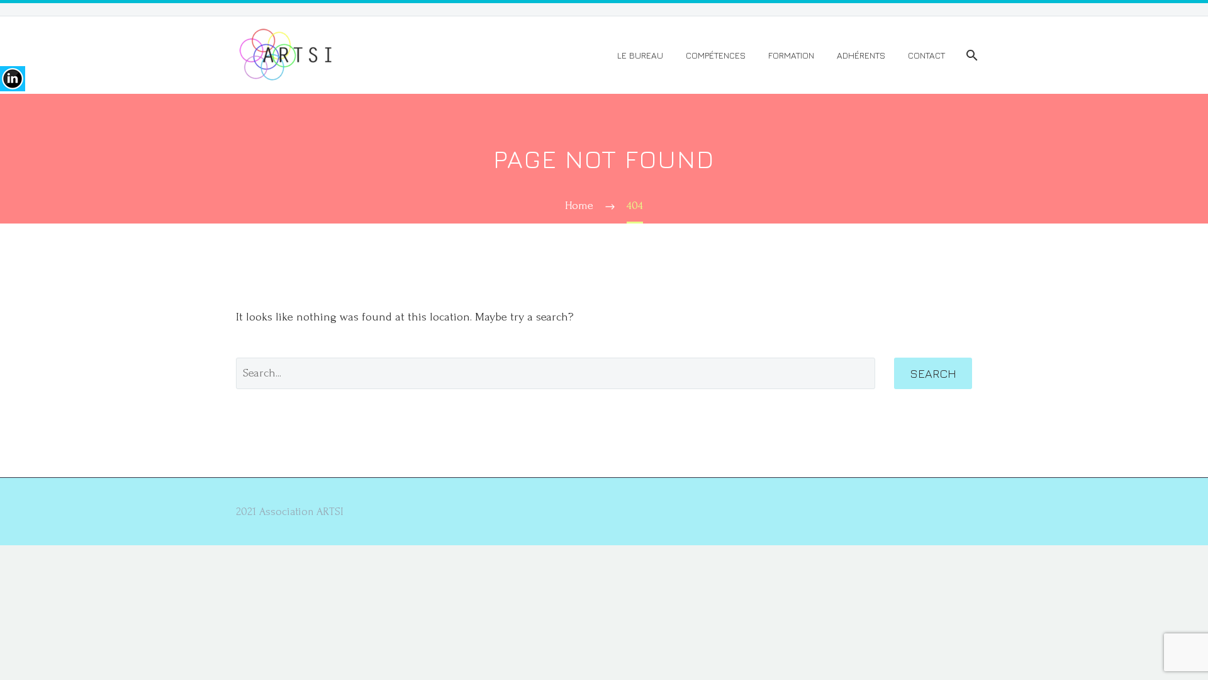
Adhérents (861, 55)
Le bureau (640, 55)
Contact (926, 55)
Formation (791, 55)
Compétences (716, 55)
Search (933, 373)
